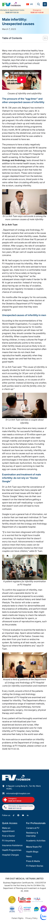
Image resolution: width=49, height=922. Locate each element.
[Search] (38, 4)
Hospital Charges (10, 854)
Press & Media (33, 861)
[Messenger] (43, 908)
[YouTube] (23, 815)
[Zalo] (43, 916)
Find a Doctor (8, 836)
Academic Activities (35, 840)
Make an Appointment (8, 829)
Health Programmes (11, 850)
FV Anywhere (8, 840)
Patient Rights (17, 918)
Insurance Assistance (12, 845)
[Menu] (45, 4)
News (29, 856)
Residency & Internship (32, 834)
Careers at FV (32, 828)
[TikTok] (13, 815)
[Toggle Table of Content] (44, 38)
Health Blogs (32, 851)
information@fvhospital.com (18, 793)
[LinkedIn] (28, 815)
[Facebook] (18, 815)
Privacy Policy (31, 918)
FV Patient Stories (34, 866)
